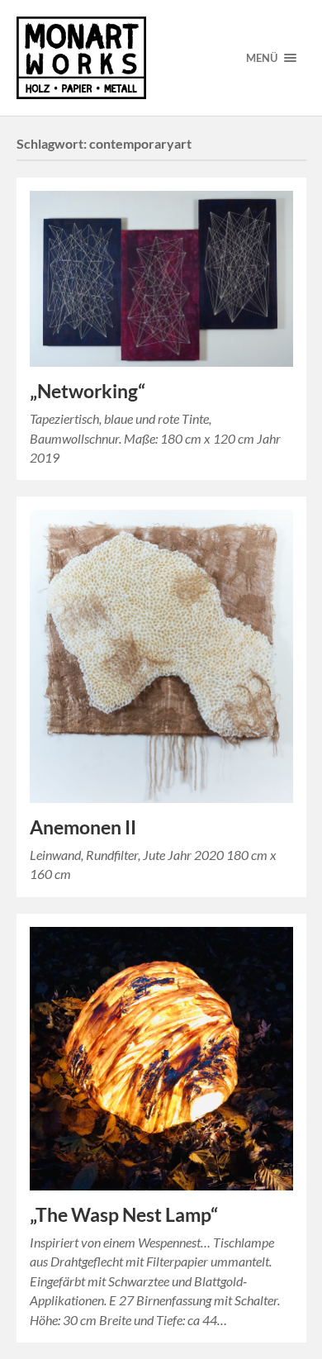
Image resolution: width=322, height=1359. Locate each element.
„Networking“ (87, 391)
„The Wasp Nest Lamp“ (124, 1215)
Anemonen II (83, 827)
